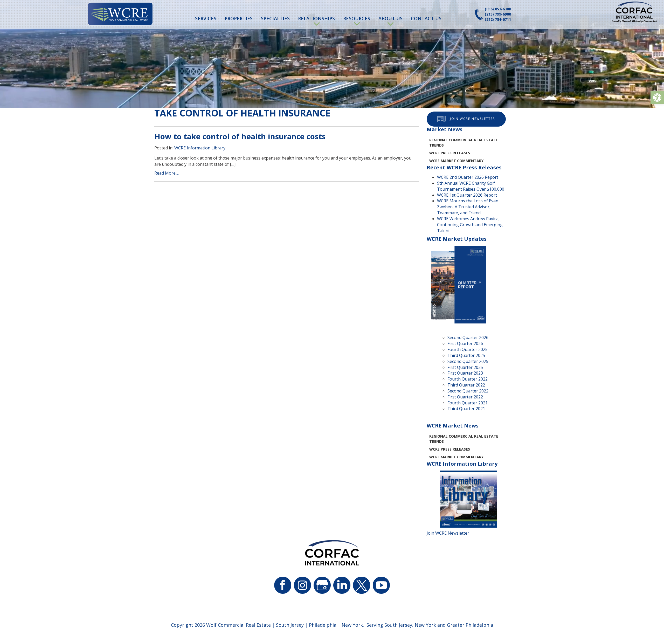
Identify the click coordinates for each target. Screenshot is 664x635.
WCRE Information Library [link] (199, 148)
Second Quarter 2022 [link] (467, 391)
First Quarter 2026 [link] (465, 343)
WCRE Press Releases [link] (449, 152)
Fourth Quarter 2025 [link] (467, 349)
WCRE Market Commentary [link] (456, 160)
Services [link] (205, 18)
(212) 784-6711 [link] (498, 19)
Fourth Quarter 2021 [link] (467, 403)
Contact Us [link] (426, 18)
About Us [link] (390, 18)
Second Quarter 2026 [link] (467, 337)
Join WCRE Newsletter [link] (472, 118)
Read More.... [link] (166, 173)
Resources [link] (356, 18)
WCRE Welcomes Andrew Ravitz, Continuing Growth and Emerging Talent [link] (470, 224)
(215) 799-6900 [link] (498, 14)
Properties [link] (239, 18)
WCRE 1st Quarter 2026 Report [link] (467, 195)
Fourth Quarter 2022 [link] (467, 379)
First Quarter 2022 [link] (465, 397)
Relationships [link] (316, 18)
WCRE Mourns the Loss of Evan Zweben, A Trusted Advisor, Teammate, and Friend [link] (467, 207)
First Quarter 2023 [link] (465, 373)
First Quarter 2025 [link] (465, 367)
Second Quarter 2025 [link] (467, 361)
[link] (657, 97)
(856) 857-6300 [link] (498, 8)
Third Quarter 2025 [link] (466, 355)
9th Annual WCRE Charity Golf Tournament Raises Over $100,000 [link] (470, 186)
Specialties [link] (275, 18)
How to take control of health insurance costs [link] (240, 136)
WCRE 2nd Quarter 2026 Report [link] (467, 177)
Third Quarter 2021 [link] (466, 408)
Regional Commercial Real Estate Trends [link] (463, 142)
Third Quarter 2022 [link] (466, 385)
